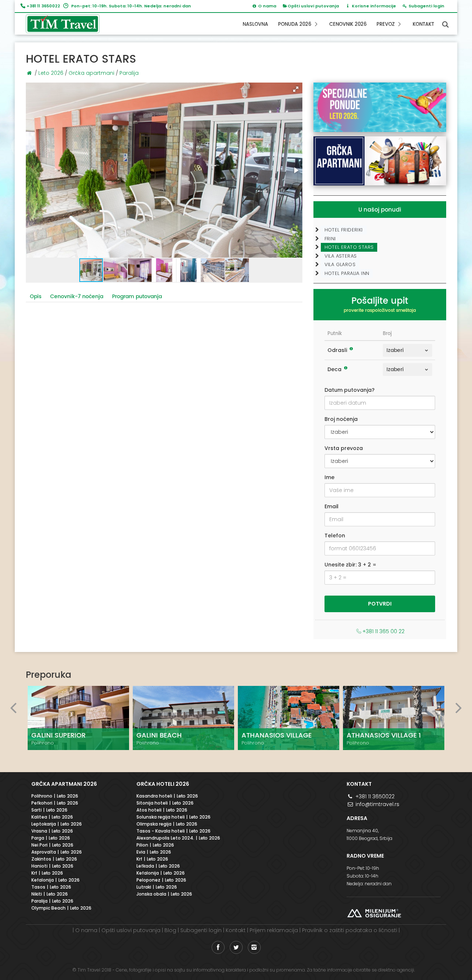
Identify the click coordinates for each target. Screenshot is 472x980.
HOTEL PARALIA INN (346, 273)
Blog (170, 930)
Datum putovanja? (349, 390)
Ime (329, 477)
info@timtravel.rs (376, 804)
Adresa (357, 818)
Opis (35, 296)
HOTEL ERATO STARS (349, 247)
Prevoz (386, 24)
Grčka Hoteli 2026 (162, 784)
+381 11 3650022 (43, 6)
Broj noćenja (341, 419)
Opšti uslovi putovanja (313, 6)
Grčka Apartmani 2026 (64, 784)
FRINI (330, 238)
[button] (296, 89)
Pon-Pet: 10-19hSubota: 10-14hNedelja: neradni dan (369, 876)
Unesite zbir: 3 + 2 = (350, 564)
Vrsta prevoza (343, 448)
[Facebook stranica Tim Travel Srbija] (218, 947)
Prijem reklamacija (274, 930)
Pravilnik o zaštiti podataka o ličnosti (349, 930)
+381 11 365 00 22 (383, 631)
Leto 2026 (50, 73)
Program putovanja (137, 296)
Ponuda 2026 (295, 24)
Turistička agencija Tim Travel (68, 23)
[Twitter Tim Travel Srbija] (236, 947)
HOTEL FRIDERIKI (343, 229)
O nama (86, 930)
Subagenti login (201, 930)
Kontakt (423, 24)
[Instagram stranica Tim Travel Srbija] (254, 947)
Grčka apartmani (91, 73)
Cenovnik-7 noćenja (76, 296)
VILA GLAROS (339, 264)
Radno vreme (365, 855)
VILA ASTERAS (340, 255)
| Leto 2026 (54, 796)
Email (331, 506)
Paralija (129, 73)
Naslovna (255, 24)
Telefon (334, 535)
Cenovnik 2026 (348, 24)
